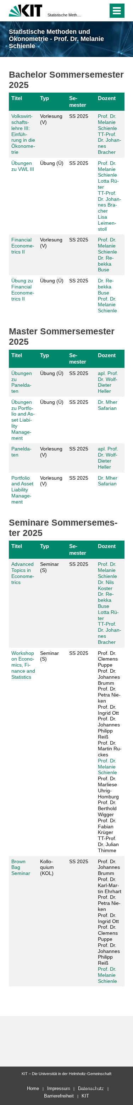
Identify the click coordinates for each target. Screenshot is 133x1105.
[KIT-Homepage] (26, 10)
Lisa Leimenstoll (107, 223)
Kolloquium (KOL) (47, 867)
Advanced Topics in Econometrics (22, 573)
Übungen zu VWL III (22, 166)
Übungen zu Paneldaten (21, 382)
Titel (16, 98)
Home (33, 1088)
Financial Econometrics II (22, 246)
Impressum (58, 1088)
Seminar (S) (49, 567)
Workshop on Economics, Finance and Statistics (23, 665)
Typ (44, 98)
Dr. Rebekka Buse (106, 264)
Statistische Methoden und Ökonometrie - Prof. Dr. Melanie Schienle (64, 15)
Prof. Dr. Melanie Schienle (107, 122)
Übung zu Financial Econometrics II (22, 289)
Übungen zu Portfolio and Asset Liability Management (23, 420)
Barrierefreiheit (59, 1096)
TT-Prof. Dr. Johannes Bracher (109, 202)
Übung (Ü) (51, 163)
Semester (77, 101)
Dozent (107, 98)
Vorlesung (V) (51, 119)
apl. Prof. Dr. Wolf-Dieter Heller (108, 382)
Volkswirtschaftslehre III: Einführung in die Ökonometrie (23, 134)
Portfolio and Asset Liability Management (22, 490)
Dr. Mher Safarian (107, 405)
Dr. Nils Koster (106, 585)
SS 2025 (78, 116)
